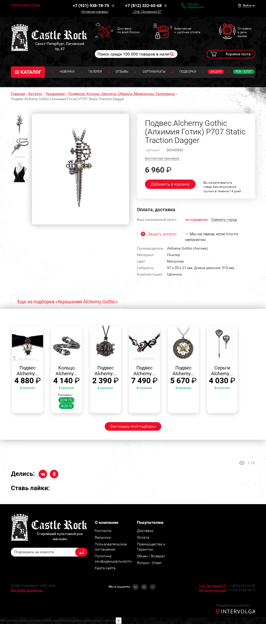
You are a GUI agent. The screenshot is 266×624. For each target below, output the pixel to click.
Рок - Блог (244, 71)
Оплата (143, 537)
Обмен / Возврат (151, 556)
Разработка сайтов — (234, 605)
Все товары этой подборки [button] (133, 426)
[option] (80, 169)
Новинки (67, 71)
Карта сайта (105, 568)
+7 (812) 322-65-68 (143, 5)
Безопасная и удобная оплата (187, 30)
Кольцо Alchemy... (66, 370)
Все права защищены (27, 590)
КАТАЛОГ (31, 72)
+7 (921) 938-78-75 (91, 5)
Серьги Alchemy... (222, 370)
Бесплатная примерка (162, 158)
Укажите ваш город (25, 5)
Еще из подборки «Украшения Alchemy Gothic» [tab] (67, 301)
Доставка (145, 531)
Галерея (95, 71)
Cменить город (224, 219)
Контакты (103, 531)
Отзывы (122, 71)
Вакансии (103, 537)
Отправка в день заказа (244, 32)
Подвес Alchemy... (27, 370)
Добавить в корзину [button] (170, 184)
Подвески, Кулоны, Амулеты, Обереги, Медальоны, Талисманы (121, 94)
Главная (18, 94)
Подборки (187, 71)
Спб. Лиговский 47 (147, 11)
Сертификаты (154, 71)
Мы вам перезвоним (196, 6)
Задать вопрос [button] (162, 233)
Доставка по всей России (128, 30)
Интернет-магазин (95, 11)
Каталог (35, 94)
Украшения (55, 94)
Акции (216, 71)
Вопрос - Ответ (149, 563)
